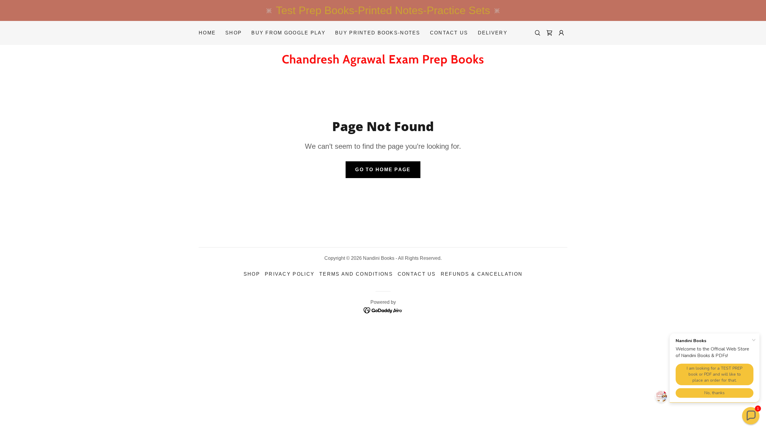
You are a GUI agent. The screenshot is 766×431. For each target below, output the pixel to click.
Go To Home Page (383, 169)
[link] (549, 33)
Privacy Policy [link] (289, 274)
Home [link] (207, 32)
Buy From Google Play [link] (288, 32)
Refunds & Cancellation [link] (481, 274)
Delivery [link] (492, 32)
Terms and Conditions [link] (356, 274)
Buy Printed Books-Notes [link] (377, 32)
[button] (561, 33)
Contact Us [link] (449, 32)
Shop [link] (233, 32)
